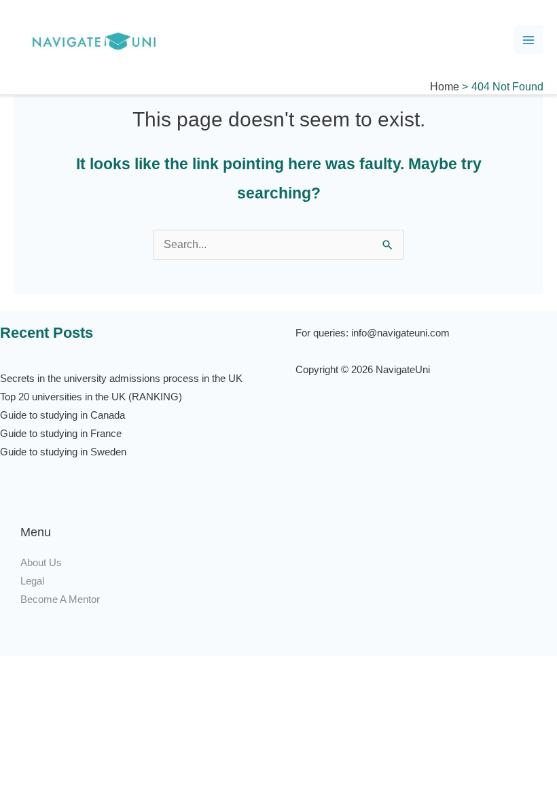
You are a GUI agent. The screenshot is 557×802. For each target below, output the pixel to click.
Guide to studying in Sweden (63, 452)
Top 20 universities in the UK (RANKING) (91, 396)
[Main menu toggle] (528, 39)
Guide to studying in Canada (62, 415)
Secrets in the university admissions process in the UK (121, 378)
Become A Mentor (60, 599)
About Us (41, 562)
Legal (32, 581)
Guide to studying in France (61, 433)
